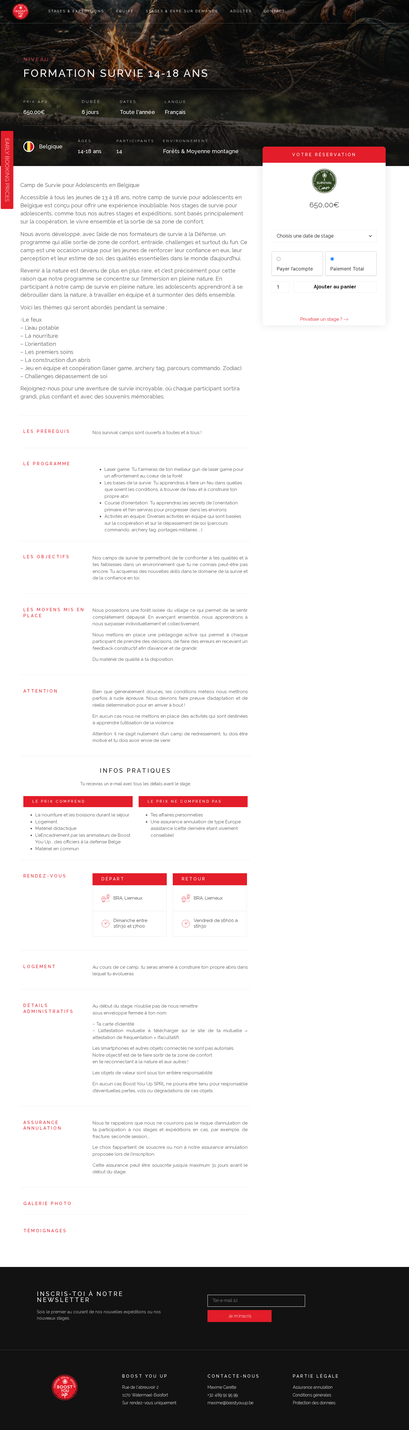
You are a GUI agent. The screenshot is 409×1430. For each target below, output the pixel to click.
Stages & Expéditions (76, 11)
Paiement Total (347, 268)
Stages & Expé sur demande (182, 11)
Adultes (241, 11)
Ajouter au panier (335, 287)
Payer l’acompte (295, 268)
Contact (274, 11)
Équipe (125, 11)
